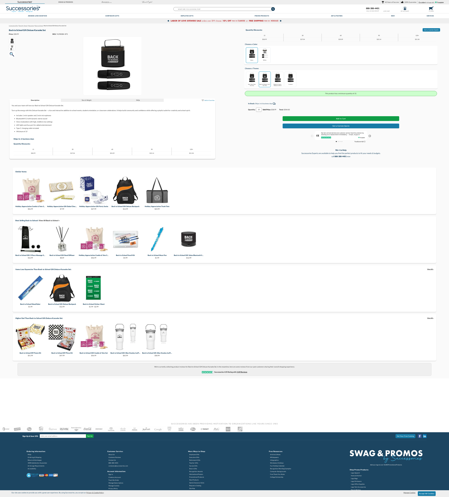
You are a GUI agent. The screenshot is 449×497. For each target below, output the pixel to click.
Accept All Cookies (426, 494)
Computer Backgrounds (278, 471)
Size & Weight (86, 100)
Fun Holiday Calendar (277, 466)
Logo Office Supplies (358, 484)
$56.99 (30, 207)
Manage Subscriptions (116, 483)
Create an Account (115, 477)
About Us (112, 454)
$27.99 (93, 207)
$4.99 (125, 256)
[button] (25, 2)
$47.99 (62, 354)
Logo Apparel (355, 473)
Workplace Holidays (277, 463)
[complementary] (224, 21)
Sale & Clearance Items (196, 483)
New (393, 16)
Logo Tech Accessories (358, 487)
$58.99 (157, 354)
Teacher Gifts (193, 463)
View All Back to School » (49, 220)
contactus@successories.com (118, 466)
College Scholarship (276, 477)
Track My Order (114, 480)
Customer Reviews (115, 457)
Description (35, 100)
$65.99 (125, 354)
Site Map (192, 488)
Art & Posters (337, 16)
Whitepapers (274, 457)
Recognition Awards (196, 471)
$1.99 (157, 256)
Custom (290, 84)
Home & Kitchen (356, 476)
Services (430, 16)
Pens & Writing (356, 490)
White (264, 60)
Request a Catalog (195, 485)
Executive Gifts (194, 457)
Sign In (111, 474)
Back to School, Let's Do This (264, 85)
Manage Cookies (114, 486)
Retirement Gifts (194, 460)
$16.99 (30, 256)
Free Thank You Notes (277, 474)
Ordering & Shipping (34, 457)
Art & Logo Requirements (36, 466)
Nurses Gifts (193, 466)
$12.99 (125, 207)
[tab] (35, 100)
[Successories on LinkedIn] (425, 436)
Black (251, 60)
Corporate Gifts (112, 16)
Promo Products (262, 16)
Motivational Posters (196, 474)
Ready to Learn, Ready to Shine (278, 85)
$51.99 (30, 354)
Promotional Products (196, 477)
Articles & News (275, 454)
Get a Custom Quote (431, 30)
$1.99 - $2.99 (94, 305)
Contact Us (112, 460)
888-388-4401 (372, 8)
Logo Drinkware (356, 481)
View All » (430, 269)
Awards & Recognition (37, 16)
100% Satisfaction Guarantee (37, 463)
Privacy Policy (113, 488)
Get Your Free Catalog (405, 436)
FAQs (138, 100)
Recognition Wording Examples (280, 469)
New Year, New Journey (252, 85)
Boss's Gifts (193, 469)
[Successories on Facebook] (420, 436)
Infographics (274, 460)
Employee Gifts (187, 16)
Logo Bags (354, 478)
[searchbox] (224, 9)
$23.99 (157, 207)
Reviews (242, 372)
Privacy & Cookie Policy (95, 493)
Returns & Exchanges (35, 460)
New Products (194, 480)
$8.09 (62, 256)
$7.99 (62, 207)
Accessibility (32, 469)
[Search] (273, 9)
